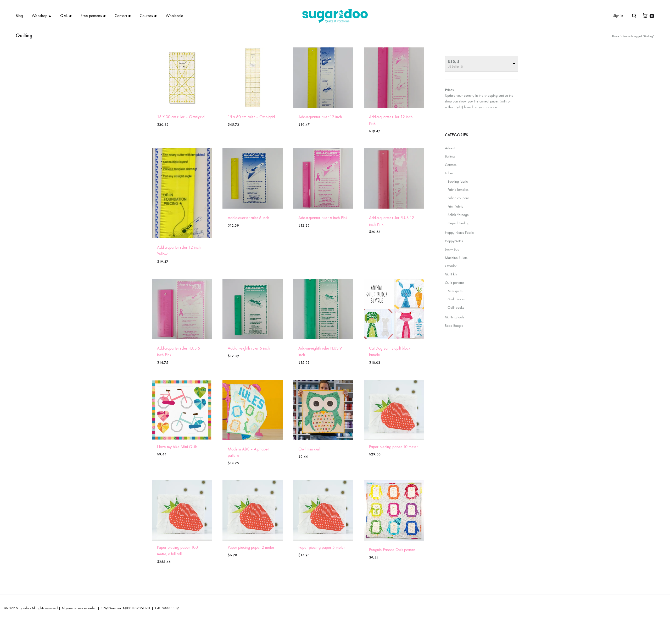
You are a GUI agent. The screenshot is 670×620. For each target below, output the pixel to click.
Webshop (39, 15)
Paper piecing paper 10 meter (393, 446)
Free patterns (91, 15)
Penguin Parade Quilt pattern (392, 549)
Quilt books (456, 307)
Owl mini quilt (309, 449)
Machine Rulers (456, 257)
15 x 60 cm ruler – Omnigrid (251, 116)
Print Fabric (455, 206)
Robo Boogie (454, 325)
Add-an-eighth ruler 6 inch (249, 348)
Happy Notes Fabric (459, 232)
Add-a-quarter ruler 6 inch (248, 217)
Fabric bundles (458, 189)
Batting (450, 156)
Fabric (449, 173)
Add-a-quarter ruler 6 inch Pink (323, 217)
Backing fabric (458, 181)
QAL (64, 15)
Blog (19, 15)
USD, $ (453, 61)
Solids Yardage (458, 215)
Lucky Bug (452, 249)
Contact (121, 15)
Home (615, 36)
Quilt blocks (456, 299)
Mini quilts (455, 291)
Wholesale (174, 15)
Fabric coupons (458, 198)
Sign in (618, 15)
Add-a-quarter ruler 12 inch (320, 116)
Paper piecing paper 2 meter (251, 547)
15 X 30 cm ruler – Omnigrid (180, 116)
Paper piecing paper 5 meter (321, 547)
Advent (450, 148)
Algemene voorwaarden (79, 608)
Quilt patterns (454, 282)
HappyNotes (454, 241)
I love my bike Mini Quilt (177, 446)
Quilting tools (454, 317)
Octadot (450, 266)
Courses (146, 15)
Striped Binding (458, 223)
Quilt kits (451, 274)
